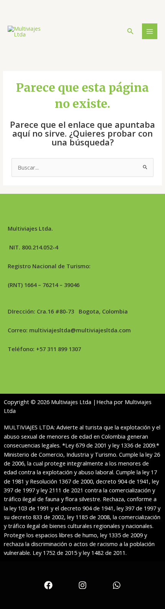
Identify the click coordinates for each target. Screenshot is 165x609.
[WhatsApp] (116, 585)
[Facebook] (48, 585)
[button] (130, 31)
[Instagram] (82, 585)
